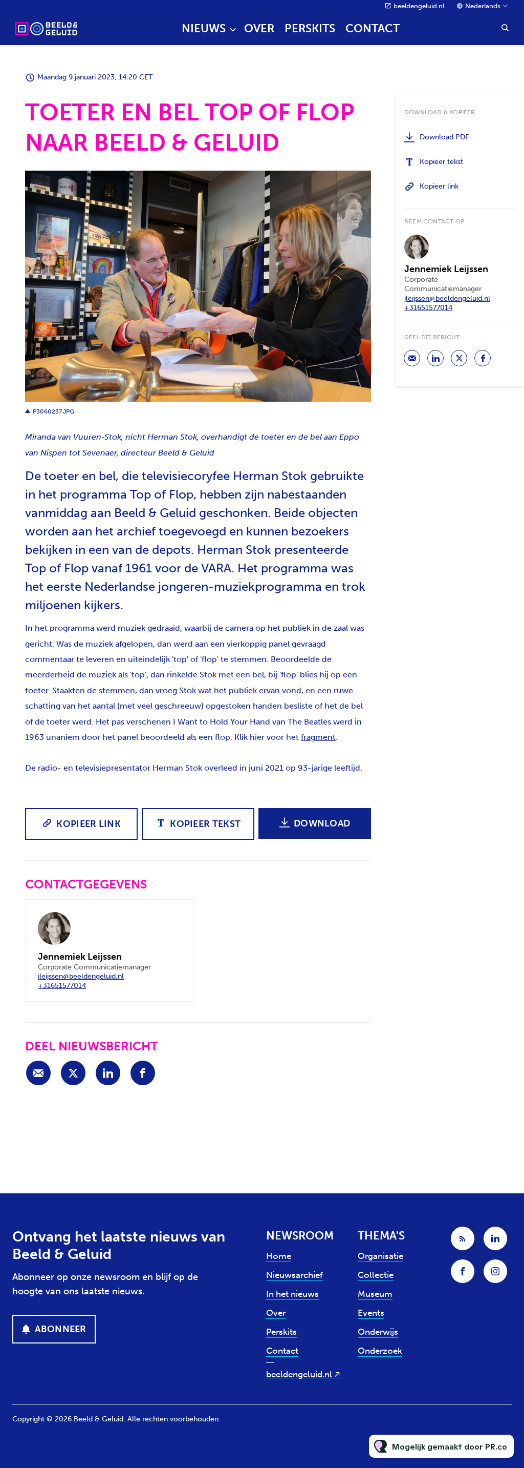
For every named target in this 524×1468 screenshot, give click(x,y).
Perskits (310, 28)
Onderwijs (378, 1332)
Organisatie (380, 1256)
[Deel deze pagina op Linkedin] (108, 1073)
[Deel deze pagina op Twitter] (73, 1073)
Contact (372, 28)
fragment (318, 737)
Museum (375, 1294)
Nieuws (204, 28)
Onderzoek (380, 1351)
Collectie (376, 1275)
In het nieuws (292, 1294)
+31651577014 (62, 985)
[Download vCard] (175, 917)
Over (259, 28)
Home (278, 1256)
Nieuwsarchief (294, 1275)
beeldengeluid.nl (419, 6)
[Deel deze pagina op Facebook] (142, 1073)
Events (371, 1313)
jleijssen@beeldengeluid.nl (81, 976)
